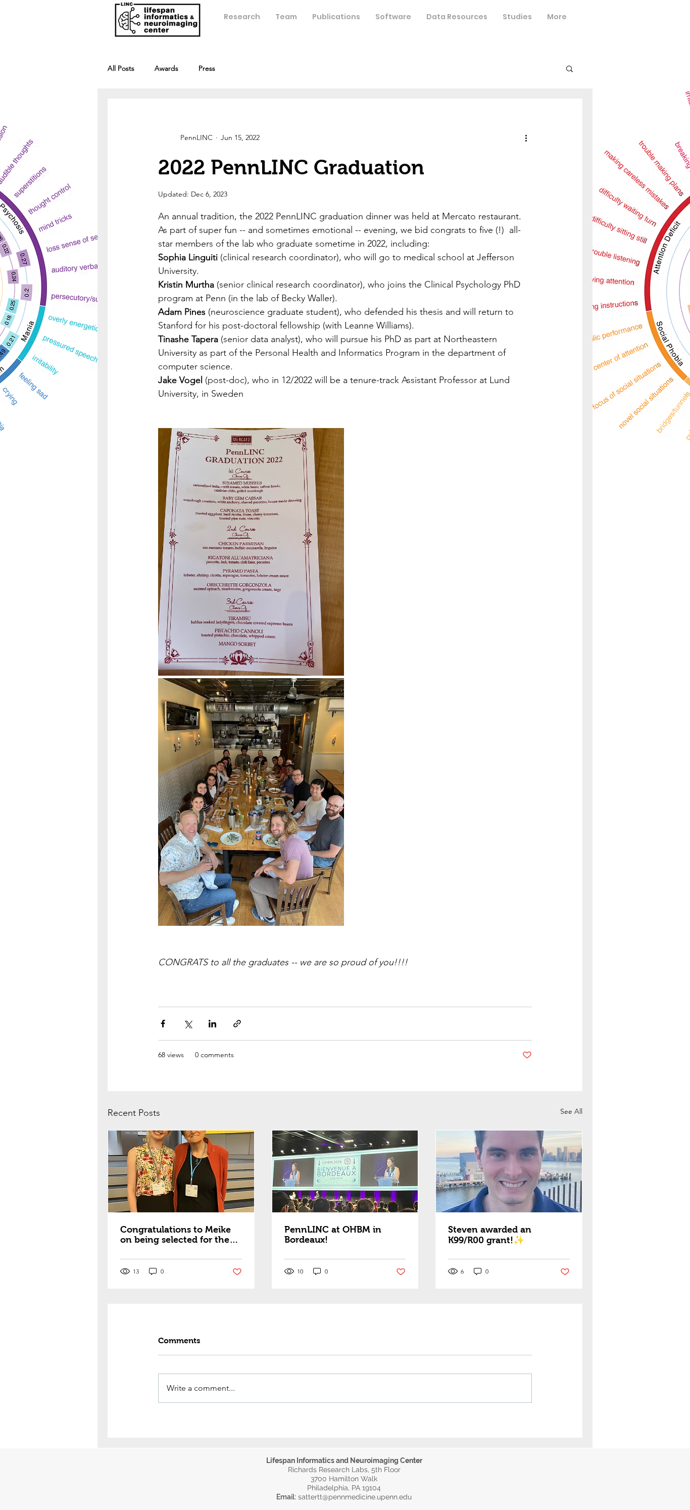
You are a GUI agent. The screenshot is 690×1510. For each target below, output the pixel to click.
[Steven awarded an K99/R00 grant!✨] (509, 1171)
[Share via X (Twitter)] (187, 1023)
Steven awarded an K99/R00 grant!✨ (489, 1234)
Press (207, 68)
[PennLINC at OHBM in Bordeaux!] (345, 1171)
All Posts (121, 68)
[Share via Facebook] (163, 1023)
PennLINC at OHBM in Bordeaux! (332, 1234)
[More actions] (526, 137)
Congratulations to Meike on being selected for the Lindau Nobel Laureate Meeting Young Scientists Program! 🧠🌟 (175, 1234)
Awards (166, 68)
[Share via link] (237, 1023)
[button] (286, 16)
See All (571, 1111)
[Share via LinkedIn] (212, 1023)
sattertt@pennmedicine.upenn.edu (355, 1497)
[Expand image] (251, 552)
